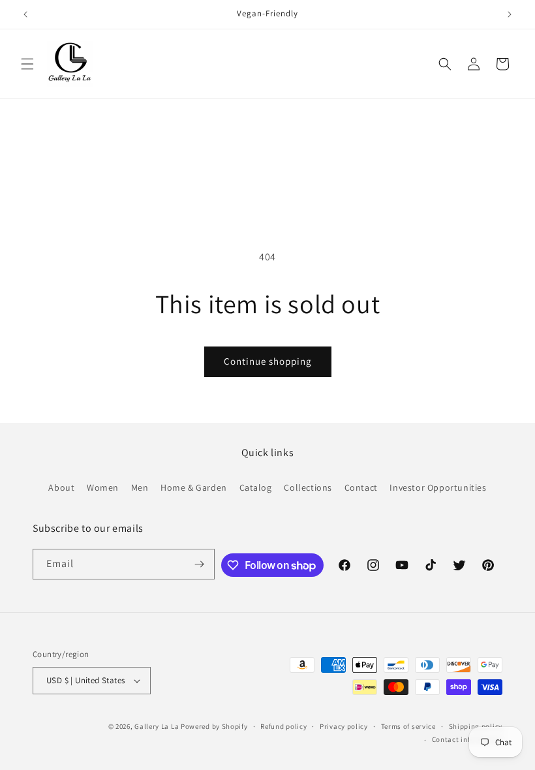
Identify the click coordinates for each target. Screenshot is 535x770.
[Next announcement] (509, 14)
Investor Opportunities (438, 487)
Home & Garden (193, 487)
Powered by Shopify (214, 726)
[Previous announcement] (25, 14)
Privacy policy (344, 726)
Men (140, 487)
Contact (361, 487)
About (61, 487)
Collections (308, 487)
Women (103, 487)
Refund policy (283, 726)
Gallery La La (156, 726)
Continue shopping (268, 361)
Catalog (255, 487)
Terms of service (408, 726)
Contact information (467, 739)
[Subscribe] (199, 564)
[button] (27, 64)
